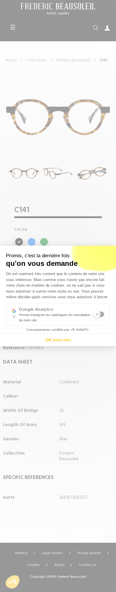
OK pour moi (58, 339)
